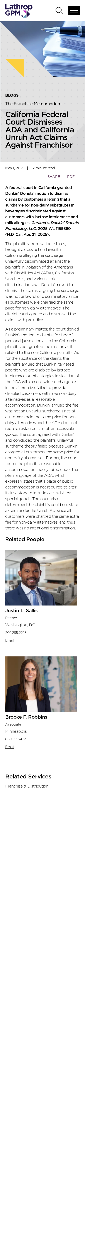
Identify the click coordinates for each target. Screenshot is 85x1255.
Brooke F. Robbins (26, 717)
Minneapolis (16, 732)
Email (9, 640)
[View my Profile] (41, 578)
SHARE (53, 179)
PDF (71, 177)
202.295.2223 (15, 633)
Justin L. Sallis (21, 610)
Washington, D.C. (20, 625)
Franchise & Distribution (26, 786)
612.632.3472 (15, 739)
